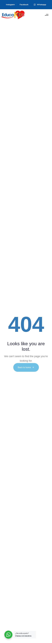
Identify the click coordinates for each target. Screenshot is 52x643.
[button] (47, 15)
